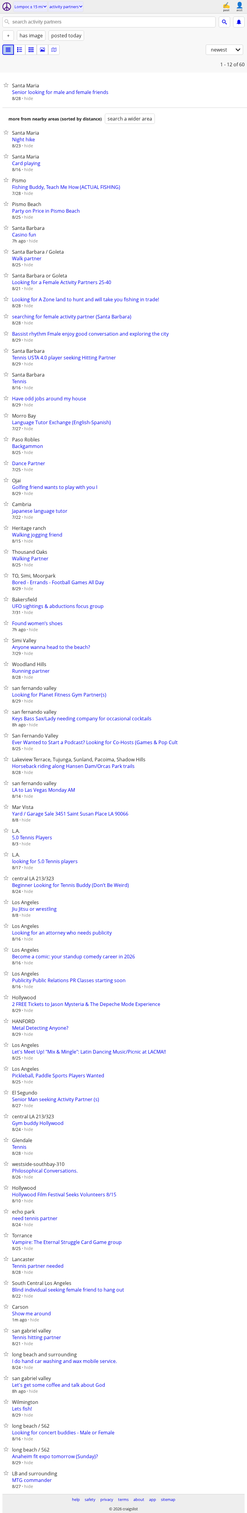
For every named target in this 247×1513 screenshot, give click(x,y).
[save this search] (239, 22)
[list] (8, 50)
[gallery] (42, 50)
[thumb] (19, 50)
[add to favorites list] (7, 85)
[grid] (31, 50)
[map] (54, 50)
